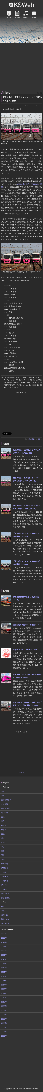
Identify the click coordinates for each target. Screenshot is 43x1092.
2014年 (4, 985)
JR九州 (4, 885)
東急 (3, 817)
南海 (3, 851)
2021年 (4, 955)
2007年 (4, 1015)
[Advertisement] (21, 67)
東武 (3, 834)
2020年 (4, 959)
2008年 (4, 1010)
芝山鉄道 (4, 813)
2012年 (4, 993)
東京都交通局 (6, 800)
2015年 (4, 981)
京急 (3, 796)
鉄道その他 (5, 898)
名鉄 (3, 842)
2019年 (4, 963)
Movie (34, 14)
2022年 (4, 951)
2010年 (4, 1002)
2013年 (4, 989)
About (9, 14)
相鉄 (3, 838)
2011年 (3, 998)
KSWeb (21, 4)
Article (17, 14)
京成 (3, 791)
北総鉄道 (4, 804)
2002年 (4, 1036)
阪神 (3, 859)
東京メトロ (5, 830)
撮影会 (40, 439)
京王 (3, 821)
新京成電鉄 (31, 439)
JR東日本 (4, 868)
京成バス (4, 911)
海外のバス (5, 919)
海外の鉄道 (5, 894)
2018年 (4, 968)
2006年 (4, 1019)
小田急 (3, 825)
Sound (25, 14)
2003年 (4, 1032)
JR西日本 (4, 877)
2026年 (4, 934)
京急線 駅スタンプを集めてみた (25, 650)
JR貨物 (4, 889)
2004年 (4, 1027)
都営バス (4, 915)
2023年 (4, 946)
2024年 (4, 942)
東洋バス (4, 906)
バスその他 (5, 923)
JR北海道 (4, 881)
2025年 (4, 938)
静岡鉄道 (4, 864)
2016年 (4, 976)
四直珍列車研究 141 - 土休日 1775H (26, 625)
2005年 (4, 1023)
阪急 (3, 855)
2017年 (4, 972)
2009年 (4, 1006)
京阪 (3, 847)
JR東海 (4, 872)
